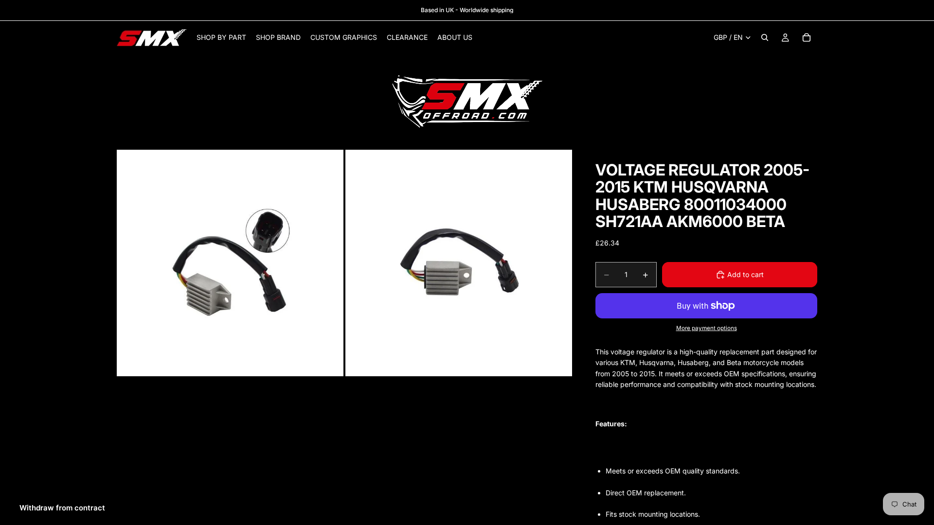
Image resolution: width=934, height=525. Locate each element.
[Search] (764, 37)
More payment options (706, 328)
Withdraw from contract (62, 507)
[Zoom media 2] (458, 263)
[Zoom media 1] (230, 263)
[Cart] (806, 37)
